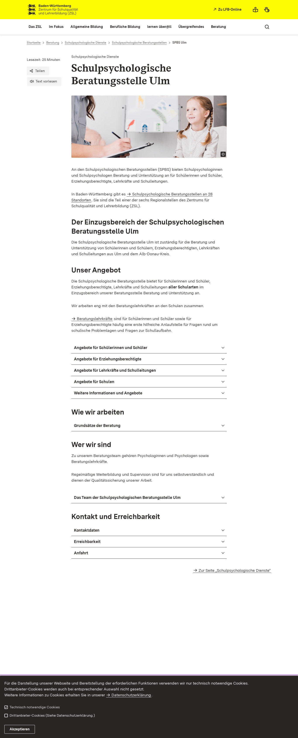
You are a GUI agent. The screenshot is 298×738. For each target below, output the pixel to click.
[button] (38, 71)
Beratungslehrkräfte (94, 318)
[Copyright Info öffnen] (223, 154)
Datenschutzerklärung (131, 695)
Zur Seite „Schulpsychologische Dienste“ (235, 570)
